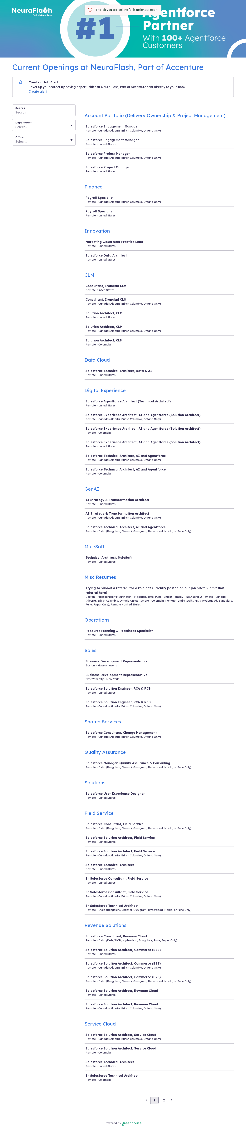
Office (19, 137)
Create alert (38, 91)
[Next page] (171, 1100)
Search (20, 107)
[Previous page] (146, 1100)
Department (23, 122)
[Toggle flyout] (71, 125)
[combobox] (15, 127)
